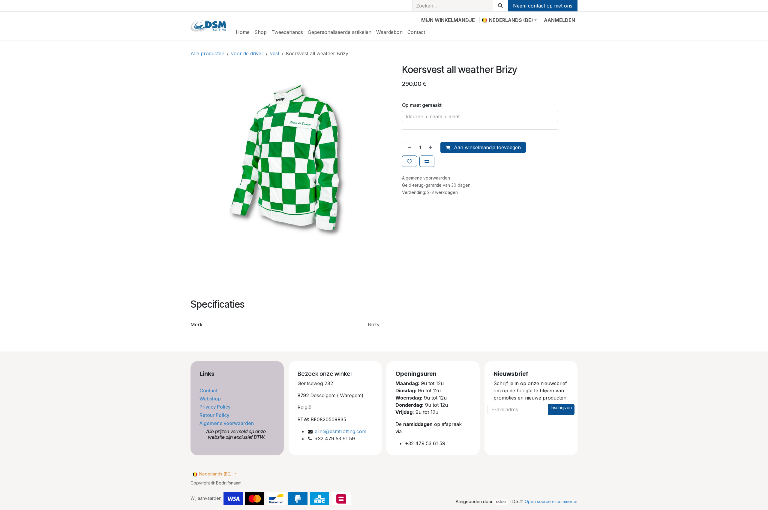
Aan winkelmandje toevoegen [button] (486, 147)
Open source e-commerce (551, 501)
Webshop (211, 399)
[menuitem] (242, 32)
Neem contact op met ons (542, 6)
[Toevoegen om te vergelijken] (426, 161)
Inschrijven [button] (561, 407)
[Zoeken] (500, 5)
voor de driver (247, 53)
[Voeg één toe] (432, 147)
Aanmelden (559, 20)
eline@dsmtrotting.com (340, 431)
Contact (209, 391)
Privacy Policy (216, 407)
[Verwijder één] (408, 147)
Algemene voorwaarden (227, 423)
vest (274, 53)
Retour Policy (215, 415)
